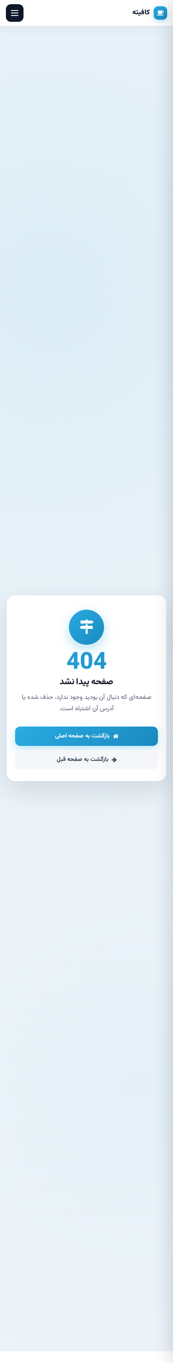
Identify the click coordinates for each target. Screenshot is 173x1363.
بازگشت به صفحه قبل (82, 759)
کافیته (141, 12)
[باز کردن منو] (15, 13)
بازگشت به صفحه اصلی (82, 736)
